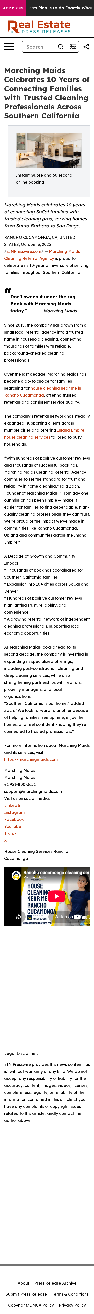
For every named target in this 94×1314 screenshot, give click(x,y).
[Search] (61, 46)
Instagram (14, 812)
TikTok (10, 833)
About (23, 1283)
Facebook (14, 819)
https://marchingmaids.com (31, 759)
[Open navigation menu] (9, 47)
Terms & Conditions (70, 1294)
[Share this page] (86, 47)
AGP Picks (13, 8)
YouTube (12, 826)
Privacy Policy (72, 1305)
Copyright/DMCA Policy (31, 1305)
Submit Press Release (26, 1294)
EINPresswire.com (23, 251)
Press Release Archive (55, 1283)
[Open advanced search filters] (73, 46)
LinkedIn (12, 805)
